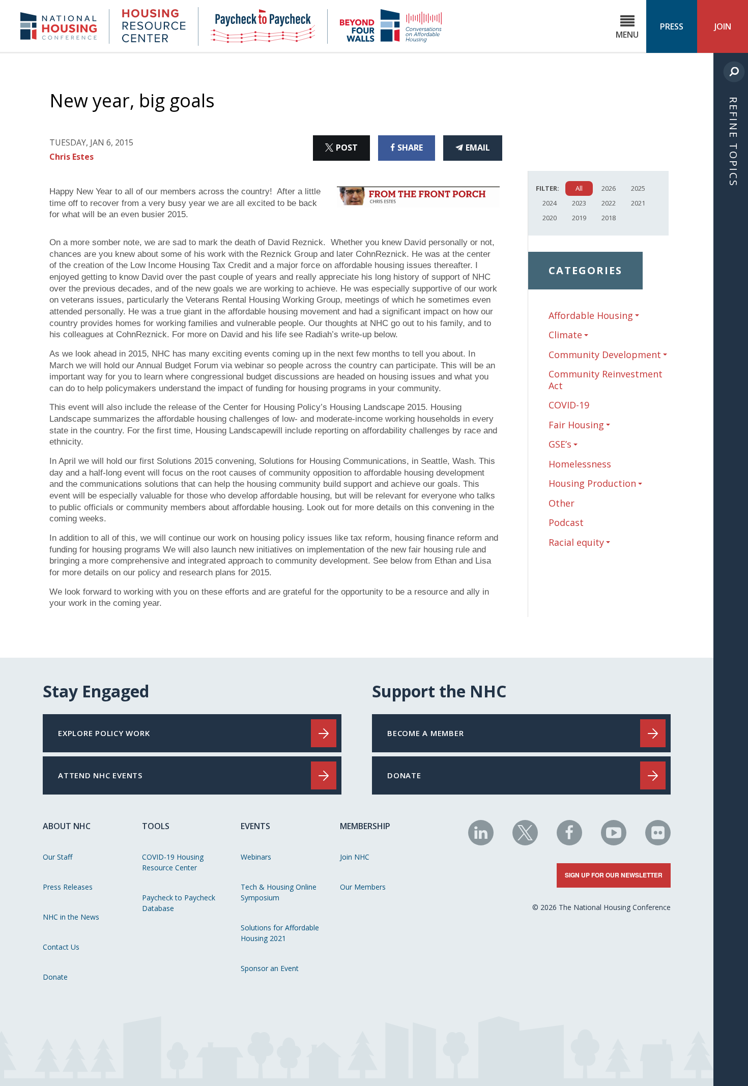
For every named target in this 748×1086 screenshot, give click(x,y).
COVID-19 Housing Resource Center (173, 862)
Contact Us (61, 947)
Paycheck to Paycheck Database (178, 903)
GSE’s (560, 444)
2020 (549, 217)
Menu (627, 34)
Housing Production (592, 483)
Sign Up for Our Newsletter (614, 874)
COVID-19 (569, 405)
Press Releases (68, 887)
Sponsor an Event (270, 968)
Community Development (605, 355)
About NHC (67, 826)
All (579, 188)
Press (671, 26)
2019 (579, 217)
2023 (579, 203)
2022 (608, 203)
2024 (549, 203)
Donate (55, 977)
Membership (365, 826)
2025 (638, 188)
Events (255, 826)
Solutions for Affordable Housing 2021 (280, 933)
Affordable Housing (591, 315)
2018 (608, 217)
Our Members (363, 887)
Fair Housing (576, 425)
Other (561, 503)
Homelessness (580, 464)
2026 (608, 188)
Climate (565, 335)
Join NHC (354, 857)
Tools (155, 826)
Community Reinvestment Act (606, 380)
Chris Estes (71, 156)
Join (722, 26)
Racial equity (576, 542)
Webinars (256, 857)
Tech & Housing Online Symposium (279, 892)
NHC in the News (71, 917)
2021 (638, 203)
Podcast (566, 522)
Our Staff (57, 857)
